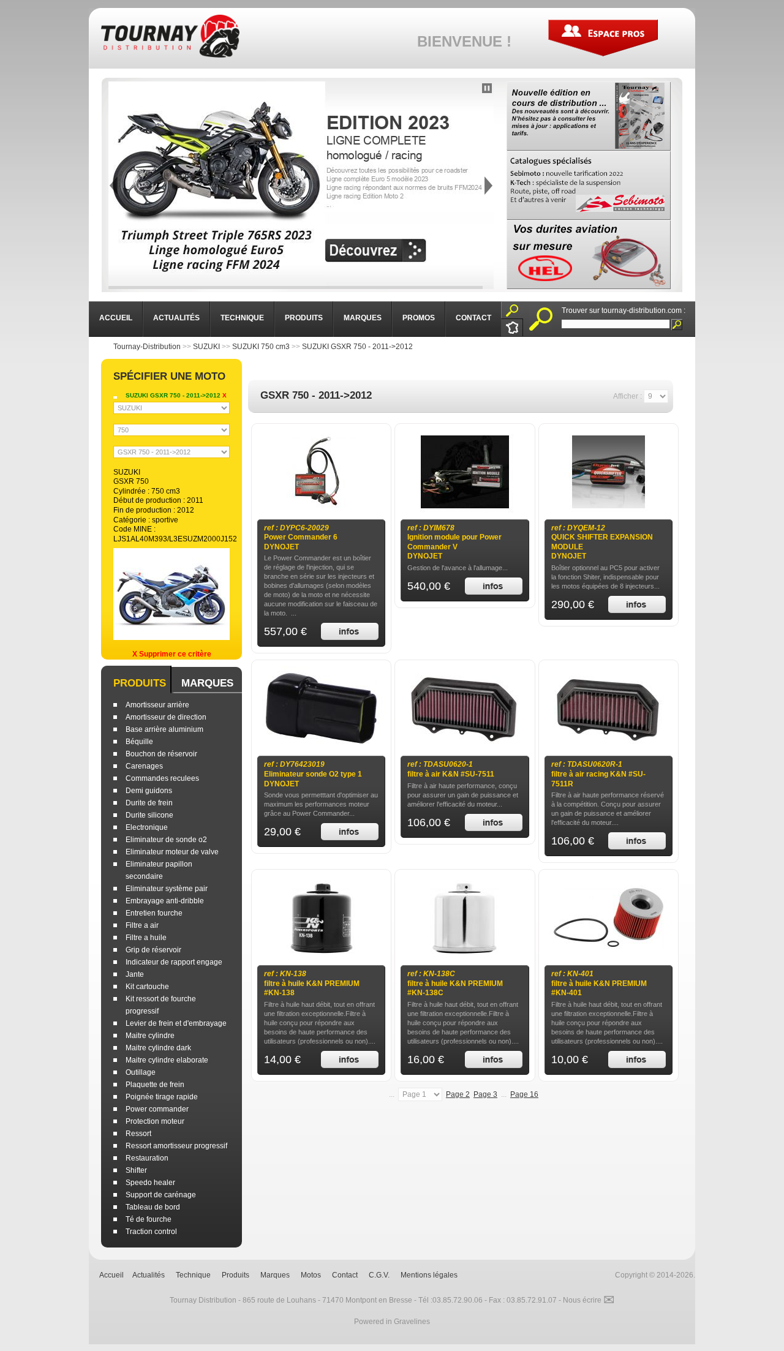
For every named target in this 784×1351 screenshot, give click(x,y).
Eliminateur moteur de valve (172, 852)
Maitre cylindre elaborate (167, 1060)
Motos (311, 1275)
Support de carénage (161, 1195)
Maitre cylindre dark (158, 1048)
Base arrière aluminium (164, 729)
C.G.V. (379, 1275)
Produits (139, 683)
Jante (135, 974)
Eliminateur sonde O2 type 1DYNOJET (313, 774)
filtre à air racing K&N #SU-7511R (598, 774)
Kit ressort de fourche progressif (161, 1005)
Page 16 (524, 1094)
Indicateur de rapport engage (174, 962)
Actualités (148, 1275)
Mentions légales (429, 1275)
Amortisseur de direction (166, 717)
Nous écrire (588, 1300)
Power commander (157, 1109)
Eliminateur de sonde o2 (166, 839)
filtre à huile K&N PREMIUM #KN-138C (455, 983)
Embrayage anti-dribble (165, 901)
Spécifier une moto (169, 376)
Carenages (144, 766)
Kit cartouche (147, 986)
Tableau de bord (153, 1207)
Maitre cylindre (150, 1035)
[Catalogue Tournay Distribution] (589, 116)
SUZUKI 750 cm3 (261, 346)
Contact (345, 1275)
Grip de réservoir (153, 950)
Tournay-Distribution (147, 346)
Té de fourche (149, 1219)
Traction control (151, 1231)
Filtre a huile (146, 937)
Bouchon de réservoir (161, 754)
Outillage (141, 1072)
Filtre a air (142, 925)
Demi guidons (149, 790)
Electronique (147, 827)
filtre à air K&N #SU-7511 (450, 769)
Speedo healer (150, 1182)
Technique (193, 1275)
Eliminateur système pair (167, 888)
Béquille (139, 741)
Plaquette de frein (155, 1084)
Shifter (136, 1170)
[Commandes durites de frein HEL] (589, 254)
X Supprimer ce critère (171, 654)
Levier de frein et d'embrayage (176, 1023)
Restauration (147, 1158)
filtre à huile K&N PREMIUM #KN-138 (312, 983)
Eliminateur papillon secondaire (159, 870)
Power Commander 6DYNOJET (300, 537)
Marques (207, 683)
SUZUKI (206, 346)
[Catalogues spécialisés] (589, 185)
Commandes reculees (162, 778)
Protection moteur (155, 1121)
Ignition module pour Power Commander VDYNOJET (454, 542)
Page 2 (458, 1094)
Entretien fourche (154, 913)
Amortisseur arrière (157, 705)
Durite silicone (149, 815)
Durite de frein (149, 803)
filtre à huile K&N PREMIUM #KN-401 (599, 983)
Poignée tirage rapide (162, 1097)
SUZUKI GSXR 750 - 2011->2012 (357, 346)
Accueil (111, 1275)
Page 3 (485, 1094)
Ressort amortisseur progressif (176, 1146)
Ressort (138, 1133)
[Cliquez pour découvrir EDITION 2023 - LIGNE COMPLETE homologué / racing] (301, 185)
